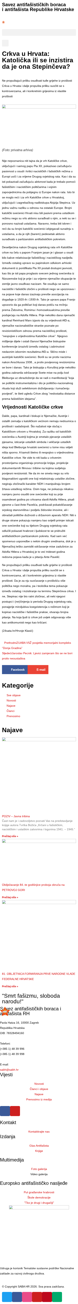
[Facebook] (5, 1111)
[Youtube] (15, 1111)
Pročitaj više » (10, 836)
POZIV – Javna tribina (16, 816)
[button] (39, 32)
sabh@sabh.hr (9, 1069)
